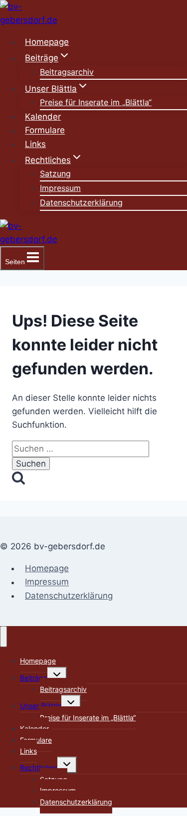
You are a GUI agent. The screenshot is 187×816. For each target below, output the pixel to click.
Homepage (47, 42)
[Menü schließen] (3, 636)
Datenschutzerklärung (81, 202)
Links (35, 144)
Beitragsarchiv (67, 72)
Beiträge (33, 677)
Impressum (60, 188)
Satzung (55, 173)
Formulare (45, 131)
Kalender (43, 117)
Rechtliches (38, 767)
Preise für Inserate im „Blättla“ (96, 102)
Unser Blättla (40, 705)
